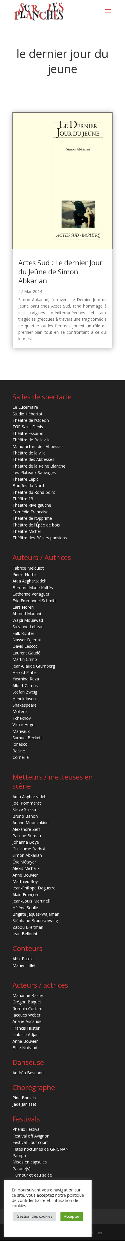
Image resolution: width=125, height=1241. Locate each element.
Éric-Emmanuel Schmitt (34, 600)
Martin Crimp (24, 659)
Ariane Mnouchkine (30, 822)
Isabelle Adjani (26, 1034)
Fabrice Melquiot (28, 568)
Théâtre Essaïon (27, 433)
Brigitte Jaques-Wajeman (35, 914)
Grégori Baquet (26, 1002)
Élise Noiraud (24, 1047)
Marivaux (21, 731)
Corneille (20, 757)
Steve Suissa (24, 809)
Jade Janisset (24, 1104)
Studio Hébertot (27, 414)
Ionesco (20, 744)
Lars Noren (23, 607)
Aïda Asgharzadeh (29, 581)
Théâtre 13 (22, 498)
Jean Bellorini (24, 933)
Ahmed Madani (26, 613)
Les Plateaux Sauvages (34, 472)
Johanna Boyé (25, 842)
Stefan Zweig (24, 692)
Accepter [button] (71, 1216)
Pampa (19, 1155)
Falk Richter (23, 633)
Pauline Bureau (26, 835)
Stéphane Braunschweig (35, 920)
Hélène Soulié (25, 907)
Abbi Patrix (22, 958)
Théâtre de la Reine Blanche (38, 466)
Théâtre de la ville (29, 453)
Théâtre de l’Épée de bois (36, 525)
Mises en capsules (29, 1162)
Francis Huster (26, 1028)
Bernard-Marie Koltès (32, 587)
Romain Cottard (27, 1008)
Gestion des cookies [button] (35, 1216)
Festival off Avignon (30, 1136)
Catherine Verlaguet (30, 594)
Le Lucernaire (25, 407)
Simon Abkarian (27, 855)
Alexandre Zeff (26, 829)
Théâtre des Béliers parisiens (39, 537)
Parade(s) (21, 1168)
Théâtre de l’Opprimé (32, 518)
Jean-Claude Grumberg (33, 666)
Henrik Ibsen (24, 698)
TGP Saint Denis (27, 426)
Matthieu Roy (25, 881)
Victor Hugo (23, 724)
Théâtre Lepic (25, 479)
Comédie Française (30, 512)
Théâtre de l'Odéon (30, 420)
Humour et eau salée (32, 1175)
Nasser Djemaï (26, 640)
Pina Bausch (24, 1097)
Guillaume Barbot (28, 849)
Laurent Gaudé (26, 653)
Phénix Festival (26, 1129)
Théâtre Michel (26, 531)
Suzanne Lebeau (28, 626)
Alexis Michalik (26, 868)
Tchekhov (21, 718)
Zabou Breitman (27, 927)
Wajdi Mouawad (27, 620)
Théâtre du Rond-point (33, 492)
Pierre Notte (24, 574)
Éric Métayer (24, 862)
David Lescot (24, 646)
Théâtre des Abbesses (33, 459)
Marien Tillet (24, 965)
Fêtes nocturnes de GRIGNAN (40, 1149)
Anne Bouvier (25, 875)
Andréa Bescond (28, 1072)
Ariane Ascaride (27, 1021)
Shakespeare (24, 705)
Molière (19, 711)
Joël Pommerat (26, 803)
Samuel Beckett (27, 737)
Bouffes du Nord (28, 485)
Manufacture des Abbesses (38, 446)
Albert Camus (25, 685)
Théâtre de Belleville (31, 440)
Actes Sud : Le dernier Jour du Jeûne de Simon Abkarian (60, 271)
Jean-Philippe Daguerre (34, 888)
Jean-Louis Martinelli (31, 901)
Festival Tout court (30, 1142)
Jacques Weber (26, 1015)
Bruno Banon (25, 816)
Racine (18, 751)
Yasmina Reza (25, 679)
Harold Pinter (24, 672)
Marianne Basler (27, 995)
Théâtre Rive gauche (31, 505)
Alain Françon (25, 894)
